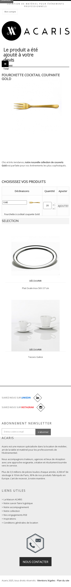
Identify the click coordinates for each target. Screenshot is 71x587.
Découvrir (35, 280)
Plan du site (63, 580)
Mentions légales (46, 580)
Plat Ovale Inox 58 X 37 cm (35, 288)
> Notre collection (11, 511)
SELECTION (10, 221)
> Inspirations (9, 518)
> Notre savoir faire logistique (17, 503)
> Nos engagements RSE (14, 514)
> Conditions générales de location (20, 522)
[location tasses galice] (35, 325)
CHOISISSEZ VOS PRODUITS (24, 181)
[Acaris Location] (35, 31)
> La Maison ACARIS (12, 499)
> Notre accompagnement (15, 507)
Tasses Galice (35, 357)
